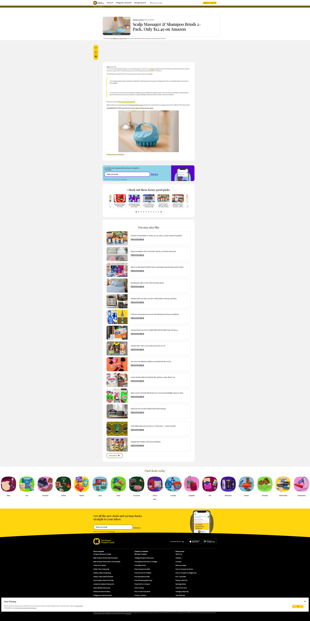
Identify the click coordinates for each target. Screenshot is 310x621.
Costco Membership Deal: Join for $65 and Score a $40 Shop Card (153, 377)
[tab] (154, 499)
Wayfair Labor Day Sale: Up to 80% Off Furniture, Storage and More (154, 299)
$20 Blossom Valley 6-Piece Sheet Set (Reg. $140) (147, 283)
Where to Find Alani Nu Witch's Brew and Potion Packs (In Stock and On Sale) (157, 267)
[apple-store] (195, 541)
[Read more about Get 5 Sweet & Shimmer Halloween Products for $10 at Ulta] (117, 364)
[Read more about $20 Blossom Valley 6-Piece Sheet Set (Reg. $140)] (117, 285)
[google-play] (210, 541)
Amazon (152, 69)
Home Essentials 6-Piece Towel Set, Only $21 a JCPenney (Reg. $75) (153, 251)
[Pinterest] (95, 56)
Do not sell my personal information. (26, 608)
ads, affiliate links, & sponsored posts (119, 38)
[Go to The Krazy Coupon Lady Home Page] (98, 3)
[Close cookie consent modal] (305, 601)
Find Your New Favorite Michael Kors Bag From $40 (148, 409)
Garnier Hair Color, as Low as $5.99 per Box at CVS (148, 346)
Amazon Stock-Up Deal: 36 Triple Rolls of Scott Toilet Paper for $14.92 (154, 330)
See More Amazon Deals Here (115, 154)
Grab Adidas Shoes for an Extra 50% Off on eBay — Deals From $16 (153, 426)
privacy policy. (79, 606)
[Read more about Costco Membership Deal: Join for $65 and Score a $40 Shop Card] (117, 380)
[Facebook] (95, 52)
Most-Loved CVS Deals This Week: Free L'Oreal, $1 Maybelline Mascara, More (157, 393)
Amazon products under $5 (127, 101)
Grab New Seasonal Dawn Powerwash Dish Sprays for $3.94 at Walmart (155, 314)
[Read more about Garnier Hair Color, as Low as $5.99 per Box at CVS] (117, 348)
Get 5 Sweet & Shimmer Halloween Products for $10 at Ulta (151, 361)
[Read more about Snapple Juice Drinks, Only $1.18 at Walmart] (117, 444)
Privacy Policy (124, 179)
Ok (298, 606)
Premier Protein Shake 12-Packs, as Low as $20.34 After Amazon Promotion (156, 236)
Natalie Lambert (138, 20)
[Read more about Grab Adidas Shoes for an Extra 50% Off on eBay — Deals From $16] (117, 429)
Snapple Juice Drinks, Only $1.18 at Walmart (145, 442)
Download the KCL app (135, 105)
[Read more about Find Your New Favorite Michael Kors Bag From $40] (117, 411)
